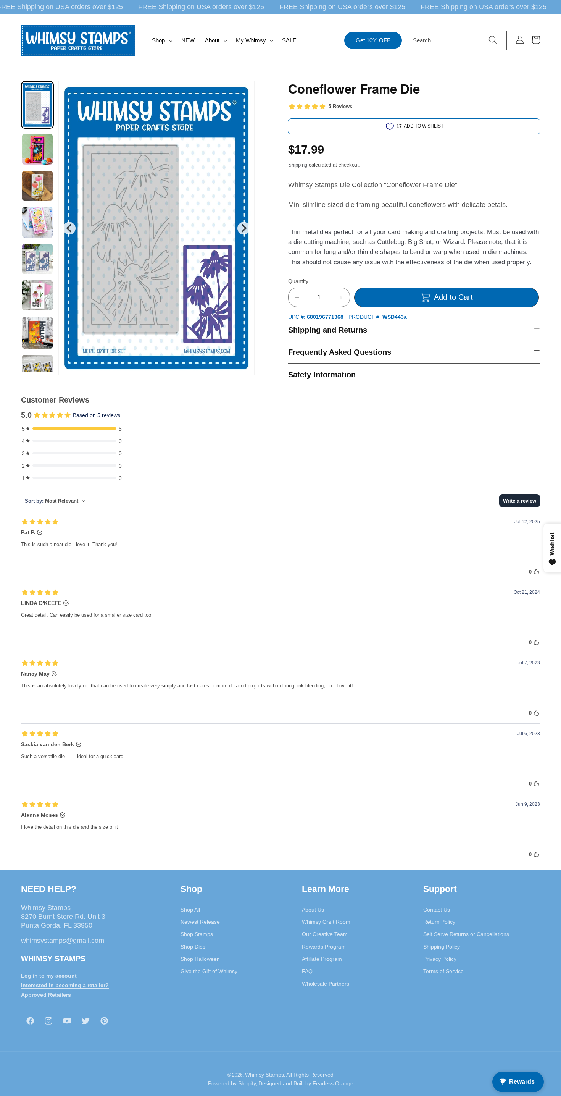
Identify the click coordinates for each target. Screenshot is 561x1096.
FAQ (307, 971)
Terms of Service (443, 971)
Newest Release (200, 921)
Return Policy (439, 921)
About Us (313, 909)
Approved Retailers (46, 994)
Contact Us (436, 909)
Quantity (298, 281)
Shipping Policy (441, 946)
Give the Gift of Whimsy (209, 971)
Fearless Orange (333, 1084)
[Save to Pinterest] (244, 92)
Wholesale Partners (325, 983)
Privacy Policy (439, 958)
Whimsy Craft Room (326, 921)
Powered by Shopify (232, 1084)
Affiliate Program (322, 958)
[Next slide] (243, 228)
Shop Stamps (197, 934)
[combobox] (455, 40)
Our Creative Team (325, 934)
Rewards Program (324, 946)
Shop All (190, 909)
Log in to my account (49, 975)
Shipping (297, 165)
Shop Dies (193, 946)
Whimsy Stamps (264, 1075)
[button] (161, 40)
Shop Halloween (200, 958)
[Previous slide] (69, 228)
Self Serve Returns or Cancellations (466, 934)
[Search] (493, 40)
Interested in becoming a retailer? (65, 985)
